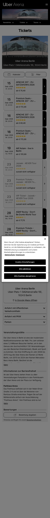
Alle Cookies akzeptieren (25, 276)
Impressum (20, 255)
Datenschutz (10, 255)
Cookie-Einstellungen (24, 262)
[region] (25, 259)
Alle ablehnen (25, 269)
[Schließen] (45, 239)
